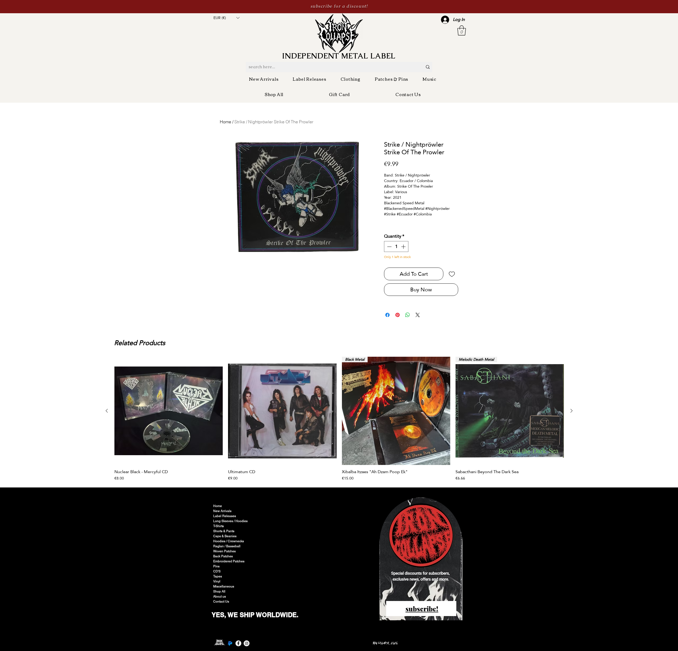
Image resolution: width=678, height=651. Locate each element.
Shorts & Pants (223, 531)
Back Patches (223, 556)
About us (219, 596)
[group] (339, 418)
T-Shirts (218, 526)
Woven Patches (224, 551)
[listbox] (226, 18)
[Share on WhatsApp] (407, 315)
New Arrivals (222, 511)
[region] (421, 559)
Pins (216, 566)
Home (225, 121)
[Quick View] (168, 411)
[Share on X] (417, 315)
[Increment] (404, 246)
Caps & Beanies (225, 536)
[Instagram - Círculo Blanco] (246, 643)
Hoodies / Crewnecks (228, 541)
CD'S (217, 571)
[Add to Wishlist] (451, 274)
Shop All (219, 591)
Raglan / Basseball (226, 546)
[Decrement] (389, 246)
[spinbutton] (396, 246)
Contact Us (221, 601)
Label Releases (224, 516)
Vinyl (216, 581)
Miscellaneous (223, 586)
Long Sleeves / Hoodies (230, 521)
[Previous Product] (107, 411)
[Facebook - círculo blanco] (238, 643)
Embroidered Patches (228, 561)
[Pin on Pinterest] (397, 315)
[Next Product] (571, 411)
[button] (226, 18)
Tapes (217, 576)
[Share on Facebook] (387, 315)
